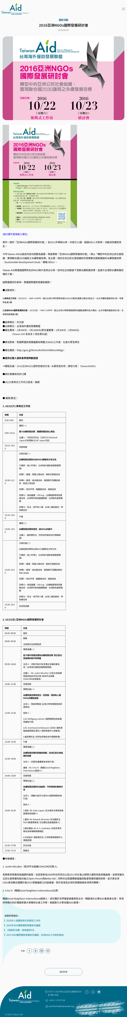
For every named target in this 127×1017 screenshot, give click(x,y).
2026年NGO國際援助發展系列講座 (23, 925)
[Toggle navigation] (123, 8)
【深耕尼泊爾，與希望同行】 (20, 930)
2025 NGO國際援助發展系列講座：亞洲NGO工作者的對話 (35, 935)
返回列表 (63, 971)
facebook (87, 992)
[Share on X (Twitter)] (35, 950)
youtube (93, 992)
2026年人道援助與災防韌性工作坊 (23, 920)
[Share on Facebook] (29, 950)
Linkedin (99, 992)
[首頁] (14, 8)
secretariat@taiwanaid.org (61, 1006)
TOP (118, 1009)
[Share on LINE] (41, 950)
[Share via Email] (47, 950)
